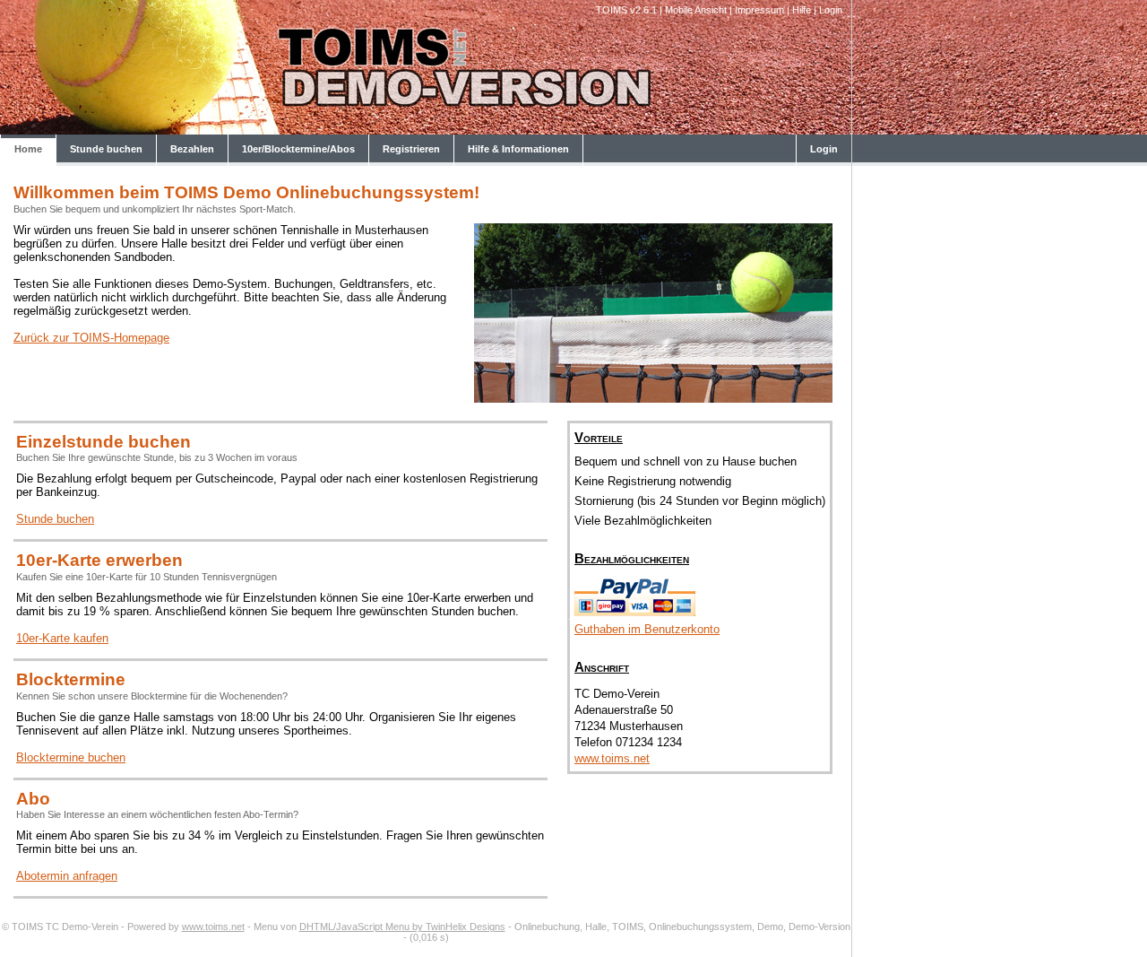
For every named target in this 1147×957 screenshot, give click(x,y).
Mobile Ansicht (696, 9)
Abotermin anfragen (66, 876)
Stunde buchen (106, 149)
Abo (33, 798)
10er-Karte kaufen (62, 638)
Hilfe (801, 9)
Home (28, 149)
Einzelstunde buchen (103, 441)
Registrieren (411, 149)
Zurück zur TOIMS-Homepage (91, 337)
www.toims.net (612, 758)
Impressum (759, 9)
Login (830, 9)
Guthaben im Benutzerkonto (647, 629)
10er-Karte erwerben (99, 560)
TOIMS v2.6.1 (626, 9)
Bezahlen (192, 149)
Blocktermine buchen (70, 757)
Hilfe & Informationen (518, 149)
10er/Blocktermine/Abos (298, 149)
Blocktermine (70, 679)
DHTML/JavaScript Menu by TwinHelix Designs (402, 926)
